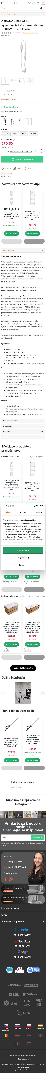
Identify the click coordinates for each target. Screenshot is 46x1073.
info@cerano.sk (15, 861)
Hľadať (41, 8)
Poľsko (28, 1029)
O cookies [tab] (38, 512)
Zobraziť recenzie (15, 788)
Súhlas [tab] (8, 512)
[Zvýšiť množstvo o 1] (41, 149)
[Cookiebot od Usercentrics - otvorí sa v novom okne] (33, 506)
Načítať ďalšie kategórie (23, 668)
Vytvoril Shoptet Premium (23, 1070)
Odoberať (37, 837)
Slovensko (17, 1029)
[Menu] (43, 3)
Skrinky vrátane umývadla (8, 649)
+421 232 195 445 (17, 867)
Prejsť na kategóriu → (37, 457)
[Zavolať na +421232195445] (29, 3)
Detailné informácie (8, 99)
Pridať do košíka (24, 159)
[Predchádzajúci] (3, 693)
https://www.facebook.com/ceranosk (5, 879)
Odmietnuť (23, 565)
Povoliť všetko (23, 550)
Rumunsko (6, 1039)
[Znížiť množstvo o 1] (41, 152)
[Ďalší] (43, 693)
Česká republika (5, 1030)
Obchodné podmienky (23, 1059)
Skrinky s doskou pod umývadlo (10, 582)
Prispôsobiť (21, 558)
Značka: (7, 174)
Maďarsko (40, 1029)
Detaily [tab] (23, 512)
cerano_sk (11, 879)
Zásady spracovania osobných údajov (23, 1055)
